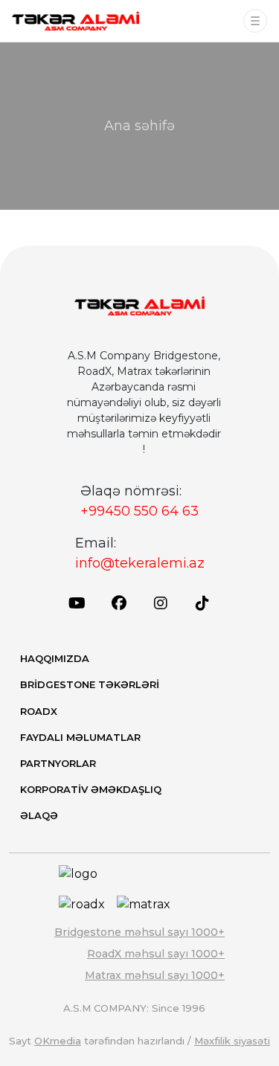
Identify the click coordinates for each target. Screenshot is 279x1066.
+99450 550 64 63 (139, 511)
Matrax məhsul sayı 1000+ (155, 975)
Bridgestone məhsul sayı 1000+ (139, 932)
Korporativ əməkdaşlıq (90, 789)
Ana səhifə (139, 126)
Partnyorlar (58, 763)
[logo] (75, 21)
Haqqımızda (54, 658)
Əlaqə (39, 815)
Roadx (38, 711)
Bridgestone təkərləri (89, 684)
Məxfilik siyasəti (232, 1041)
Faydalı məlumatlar (80, 737)
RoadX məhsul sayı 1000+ (156, 953)
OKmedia (57, 1041)
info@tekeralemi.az (140, 563)
